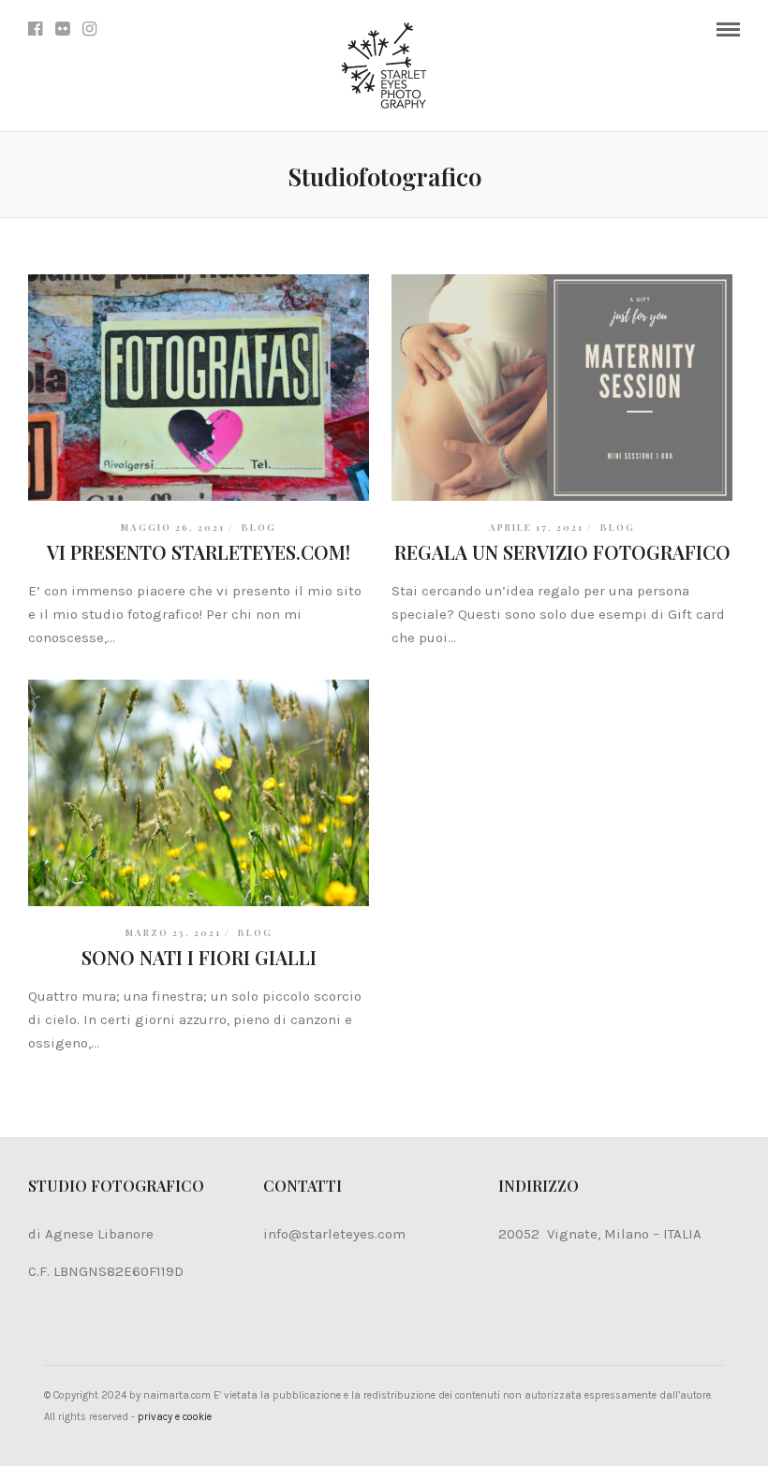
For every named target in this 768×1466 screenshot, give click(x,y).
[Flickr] (62, 29)
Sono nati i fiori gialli (199, 957)
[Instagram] (89, 29)
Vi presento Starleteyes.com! (198, 551)
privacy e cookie (175, 1417)
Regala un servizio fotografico (562, 551)
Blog (259, 527)
